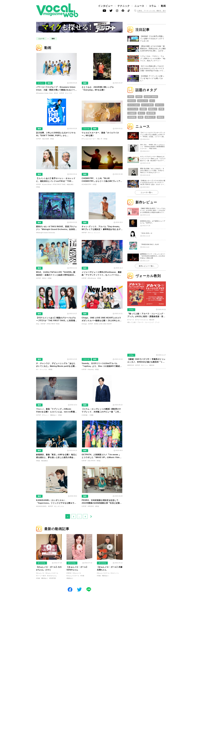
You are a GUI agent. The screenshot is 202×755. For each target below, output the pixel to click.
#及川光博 (45, 139)
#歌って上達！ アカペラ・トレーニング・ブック (143, 322)
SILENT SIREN (151, 97)
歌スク (141, 113)
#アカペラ (130, 320)
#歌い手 (99, 139)
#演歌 (92, 415)
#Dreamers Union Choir (44, 93)
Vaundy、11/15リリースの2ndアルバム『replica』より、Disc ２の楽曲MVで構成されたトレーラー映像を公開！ (102, 366)
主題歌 (143, 109)
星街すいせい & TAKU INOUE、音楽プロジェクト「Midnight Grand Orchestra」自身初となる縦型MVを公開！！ (56, 229)
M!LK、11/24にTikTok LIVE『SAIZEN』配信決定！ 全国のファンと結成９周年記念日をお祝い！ (56, 275)
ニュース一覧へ (147, 192)
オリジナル (41, 563)
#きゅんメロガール (52, 573)
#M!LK (44, 278)
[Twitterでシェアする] (79, 589)
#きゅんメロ (40, 573)
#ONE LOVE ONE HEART (103, 324)
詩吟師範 (131, 117)
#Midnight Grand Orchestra (45, 232)
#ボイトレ (144, 365)
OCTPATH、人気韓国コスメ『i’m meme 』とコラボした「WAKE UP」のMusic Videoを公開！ (101, 457)
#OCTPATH (92, 461)
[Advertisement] (146, 385)
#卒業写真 (52, 578)
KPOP (139, 97)
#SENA (69, 573)
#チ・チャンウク (41, 369)
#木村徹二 (85, 415)
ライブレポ (132, 109)
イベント (41, 83)
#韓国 (50, 369)
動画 (163, 6)
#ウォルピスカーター (89, 139)
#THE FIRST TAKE (59, 184)
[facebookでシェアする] (70, 589)
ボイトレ (159, 105)
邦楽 (140, 117)
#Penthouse (92, 278)
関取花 (160, 117)
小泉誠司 (131, 113)
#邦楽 (52, 139)
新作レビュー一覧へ (146, 266)
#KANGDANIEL (41, 506)
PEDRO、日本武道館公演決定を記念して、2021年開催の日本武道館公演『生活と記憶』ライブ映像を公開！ (102, 503)
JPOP (130, 97)
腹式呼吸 (151, 113)
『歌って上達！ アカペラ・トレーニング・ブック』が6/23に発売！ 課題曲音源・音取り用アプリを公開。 (146, 316)
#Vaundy (91, 369)
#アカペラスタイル (141, 320)
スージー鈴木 (147, 105)
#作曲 (38, 578)
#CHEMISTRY (87, 184)
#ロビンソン (115, 573)
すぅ (152, 101)
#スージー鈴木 (41, 576)
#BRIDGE (130, 365)
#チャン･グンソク (94, 232)
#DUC (56, 93)
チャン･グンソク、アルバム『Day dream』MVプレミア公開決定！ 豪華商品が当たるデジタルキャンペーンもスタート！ (102, 229)
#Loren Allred (47, 184)
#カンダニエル (59, 506)
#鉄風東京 (44, 461)
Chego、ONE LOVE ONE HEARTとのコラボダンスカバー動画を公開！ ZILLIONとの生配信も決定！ (102, 320)
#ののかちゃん (52, 576)
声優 (161, 109)
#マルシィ (45, 415)
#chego (84, 324)
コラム (152, 6)
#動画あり (53, 415)
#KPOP (84, 232)
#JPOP (61, 93)
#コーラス (68, 93)
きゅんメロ (142, 101)
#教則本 (151, 320)
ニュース (139, 6)
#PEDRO (91, 506)
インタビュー (105, 6)
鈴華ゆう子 (150, 117)
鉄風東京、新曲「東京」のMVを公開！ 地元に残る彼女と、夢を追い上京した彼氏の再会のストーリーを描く (56, 457)
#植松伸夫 (70, 184)
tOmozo (131, 101)
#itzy (37, 324)
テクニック (123, 6)
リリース (86, 128)
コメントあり (133, 105)
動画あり (152, 109)
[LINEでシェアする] (88, 589)
